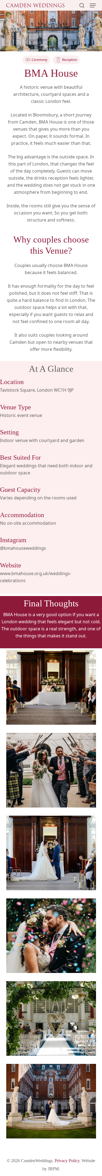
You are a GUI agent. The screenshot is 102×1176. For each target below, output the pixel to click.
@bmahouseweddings (23, 548)
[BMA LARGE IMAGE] (51, 1101)
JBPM (53, 1168)
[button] (93, 5)
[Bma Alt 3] (51, 687)
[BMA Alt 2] (51, 853)
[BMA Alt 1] (51, 1018)
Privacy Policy (67, 1160)
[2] (51, 935)
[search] (82, 5)
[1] (51, 770)
